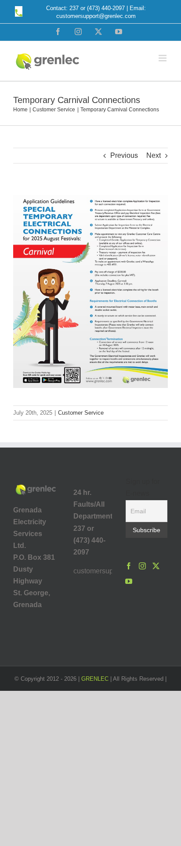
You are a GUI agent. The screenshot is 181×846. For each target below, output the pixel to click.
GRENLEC (95, 678)
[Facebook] (128, 565)
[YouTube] (128, 581)
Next (153, 155)
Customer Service (81, 412)
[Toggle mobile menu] (163, 58)
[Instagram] (142, 565)
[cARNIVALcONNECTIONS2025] (90, 193)
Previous (124, 155)
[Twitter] (155, 565)
